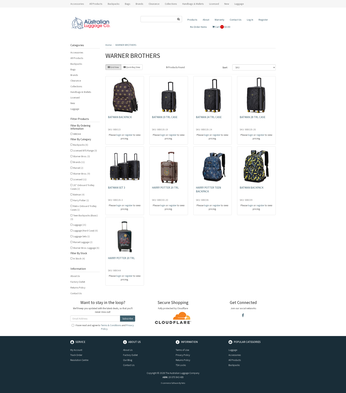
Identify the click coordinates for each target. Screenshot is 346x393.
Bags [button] (127, 3)
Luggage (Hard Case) (85, 230)
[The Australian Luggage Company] (90, 23)
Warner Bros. (81, 156)
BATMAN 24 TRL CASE (208, 117)
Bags (73, 69)
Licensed (75, 97)
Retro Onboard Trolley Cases (83, 207)
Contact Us (235, 19)
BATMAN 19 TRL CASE (164, 117)
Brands (74, 75)
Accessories (76, 52)
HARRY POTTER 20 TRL (165, 187)
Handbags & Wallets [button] (193, 3)
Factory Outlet (77, 281)
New (226, 3)
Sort (225, 67)
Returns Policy (77, 287)
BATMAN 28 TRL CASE (252, 117)
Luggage (74, 109)
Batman (79, 194)
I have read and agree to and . (104, 327)
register (129, 134)
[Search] (178, 19)
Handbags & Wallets (80, 92)
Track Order (76, 355)
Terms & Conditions (111, 325)
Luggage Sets (81, 236)
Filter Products (79, 119)
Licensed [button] (214, 3)
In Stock (79, 258)
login (118, 134)
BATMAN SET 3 (116, 187)
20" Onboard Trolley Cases (82, 187)
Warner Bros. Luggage (86, 248)
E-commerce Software (170, 383)
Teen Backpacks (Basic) (84, 217)
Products (192, 19)
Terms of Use (182, 350)
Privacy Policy (183, 355)
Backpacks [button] (113, 3)
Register (263, 19)
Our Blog (127, 360)
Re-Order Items (198, 26)
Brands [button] (139, 3)
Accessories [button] (77, 3)
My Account (76, 350)
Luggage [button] (239, 3)
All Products (95, 3)
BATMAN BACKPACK (120, 117)
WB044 (77, 134)
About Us (75, 276)
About (206, 19)
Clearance (154, 3)
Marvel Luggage (82, 242)
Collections (76, 86)
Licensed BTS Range (85, 150)
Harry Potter (81, 200)
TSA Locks (181, 365)
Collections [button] (171, 3)
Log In (250, 19)
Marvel (78, 167)
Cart (222, 26)
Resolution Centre (79, 360)
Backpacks (76, 63)
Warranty (219, 19)
